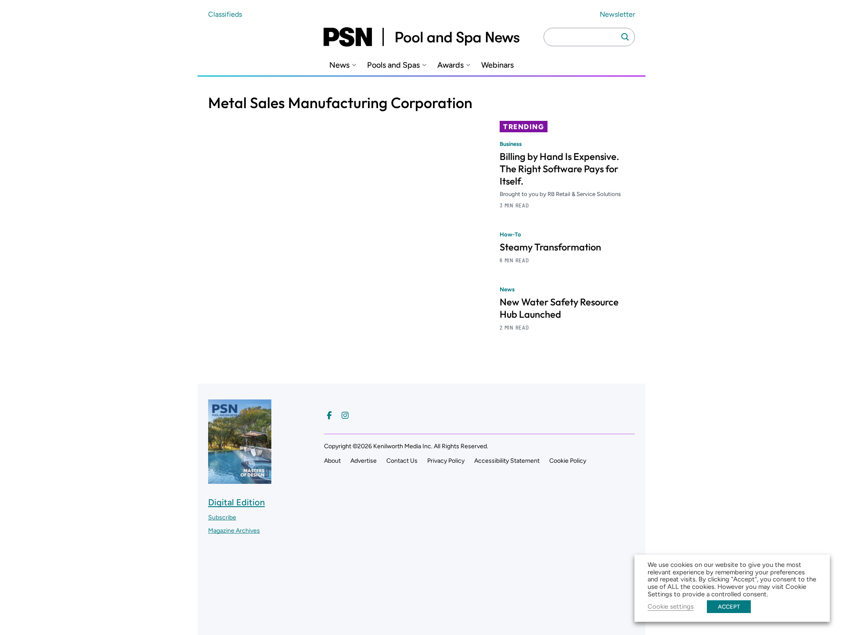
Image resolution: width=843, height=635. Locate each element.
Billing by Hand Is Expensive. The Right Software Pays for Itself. (559, 168)
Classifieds (225, 14)
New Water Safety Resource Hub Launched (559, 308)
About (332, 460)
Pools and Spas (393, 65)
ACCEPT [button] (729, 606)
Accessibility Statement (507, 460)
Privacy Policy (446, 460)
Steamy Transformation (550, 247)
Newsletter (617, 14)
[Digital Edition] (239, 479)
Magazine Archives (234, 530)
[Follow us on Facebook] (329, 415)
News (339, 65)
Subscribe (222, 517)
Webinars (497, 65)
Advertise (363, 460)
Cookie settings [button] (671, 606)
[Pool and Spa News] (421, 37)
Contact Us (402, 460)
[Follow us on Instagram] (345, 415)
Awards (450, 65)
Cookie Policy (567, 460)
